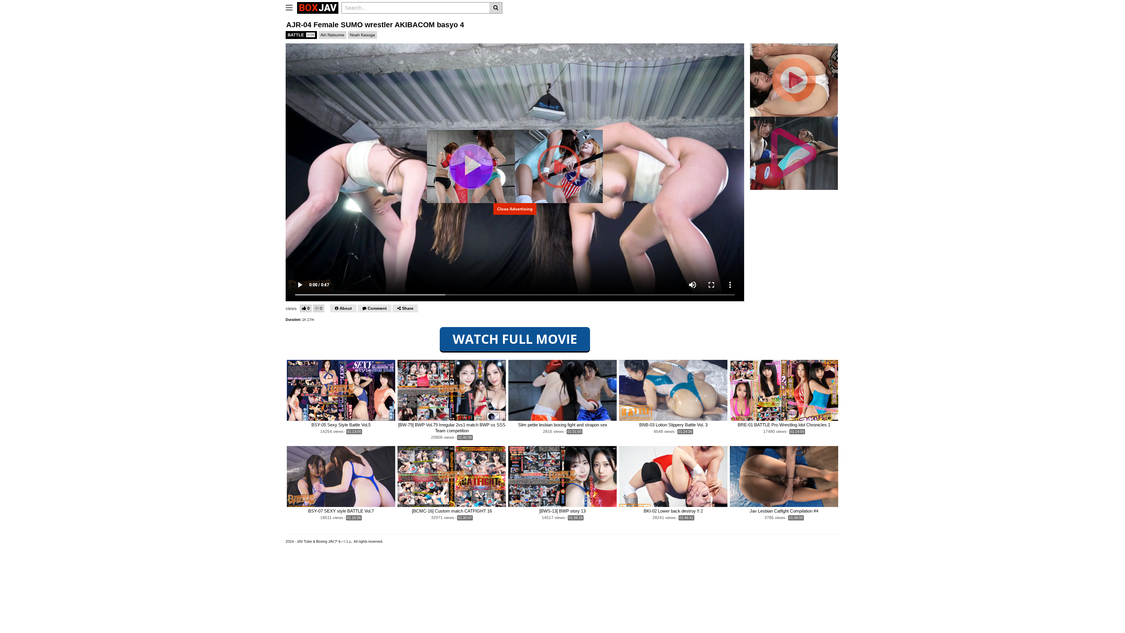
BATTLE (301, 35)
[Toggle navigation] (291, 7)
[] (495, 8)
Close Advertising (515, 209)
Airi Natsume (332, 35)
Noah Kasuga (362, 35)
